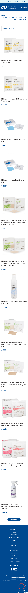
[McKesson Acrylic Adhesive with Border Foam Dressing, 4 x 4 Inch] (14, 408)
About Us (14, 535)
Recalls (14, 556)
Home (14, 532)
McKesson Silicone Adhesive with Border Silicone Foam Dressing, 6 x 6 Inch (13, 344)
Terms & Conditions (14, 561)
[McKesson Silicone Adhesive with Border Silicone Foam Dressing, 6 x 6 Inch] (14, 327)
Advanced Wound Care (19, 17)
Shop (3, 15)
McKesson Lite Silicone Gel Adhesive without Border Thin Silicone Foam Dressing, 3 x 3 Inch (14, 223)
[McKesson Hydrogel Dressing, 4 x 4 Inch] (14, 124)
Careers (14, 543)
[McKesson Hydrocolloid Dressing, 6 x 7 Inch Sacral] (14, 45)
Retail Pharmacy (14, 537)
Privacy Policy (14, 558)
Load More (13, 519)
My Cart (22, 19)
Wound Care (6, 17)
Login (15, 19)
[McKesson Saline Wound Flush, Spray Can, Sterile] (14, 286)
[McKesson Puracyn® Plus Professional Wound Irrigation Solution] (14, 489)
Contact (14, 545)
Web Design (15, 577)
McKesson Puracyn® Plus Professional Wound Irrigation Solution (11, 506)
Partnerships (14, 553)
